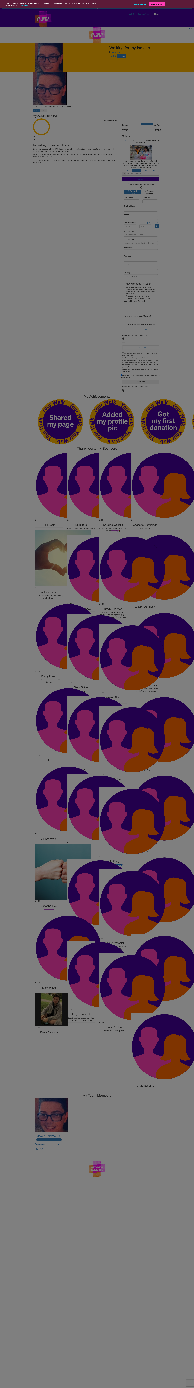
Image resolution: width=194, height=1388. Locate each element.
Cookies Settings (140, 4)
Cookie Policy (23, 5)
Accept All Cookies (156, 4)
